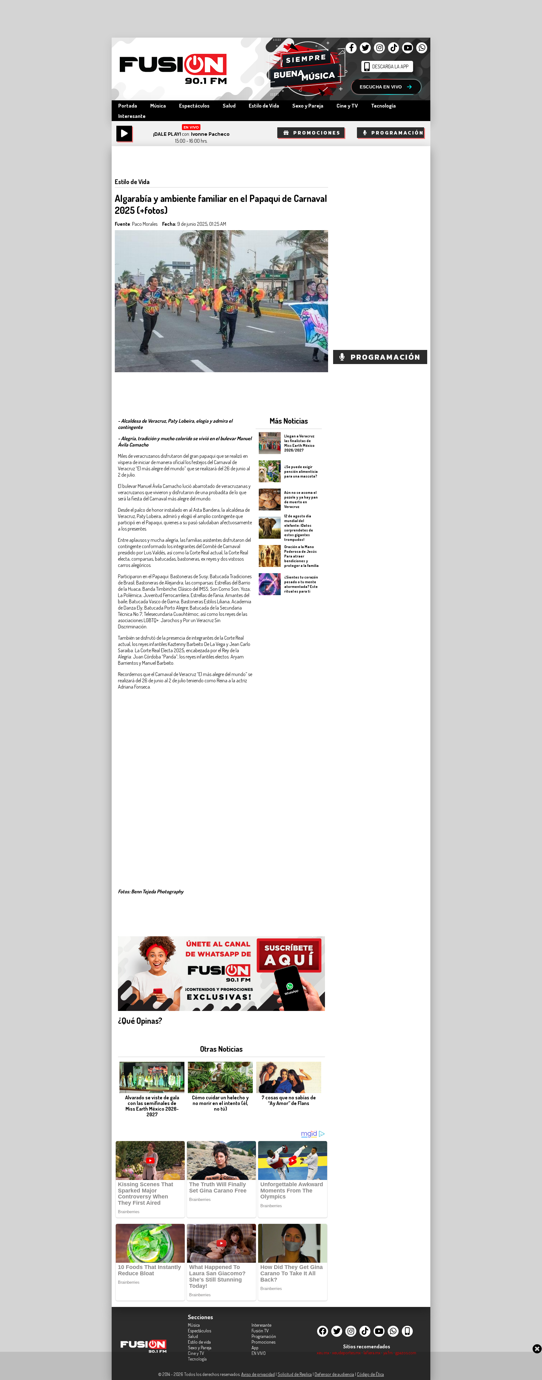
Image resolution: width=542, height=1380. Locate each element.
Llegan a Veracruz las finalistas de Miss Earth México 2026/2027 (299, 443)
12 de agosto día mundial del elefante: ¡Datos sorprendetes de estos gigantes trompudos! (298, 528)
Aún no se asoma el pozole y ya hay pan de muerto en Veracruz (301, 499)
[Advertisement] (289, 699)
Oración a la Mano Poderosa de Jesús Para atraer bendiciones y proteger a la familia (301, 556)
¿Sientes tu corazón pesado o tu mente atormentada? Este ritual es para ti (301, 584)
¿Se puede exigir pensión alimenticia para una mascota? (301, 471)
